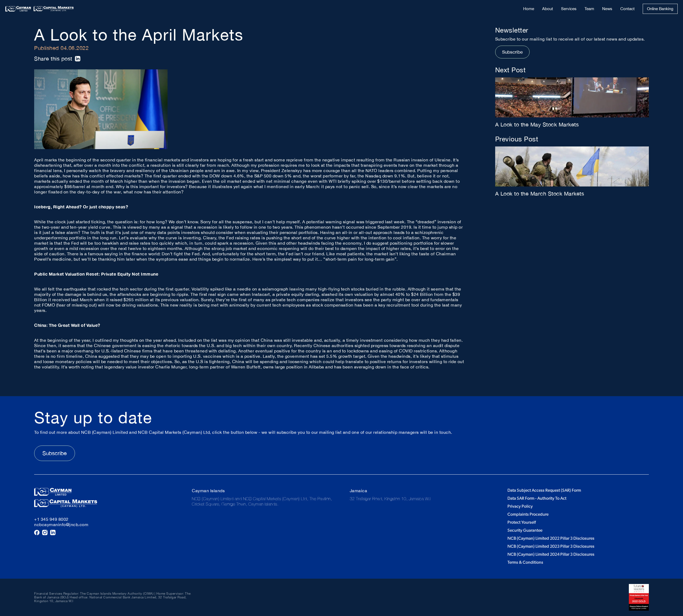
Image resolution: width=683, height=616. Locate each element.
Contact (627, 8)
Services (569, 8)
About (547, 8)
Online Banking (660, 8)
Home (528, 8)
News (607, 8)
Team (589, 8)
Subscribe (512, 52)
